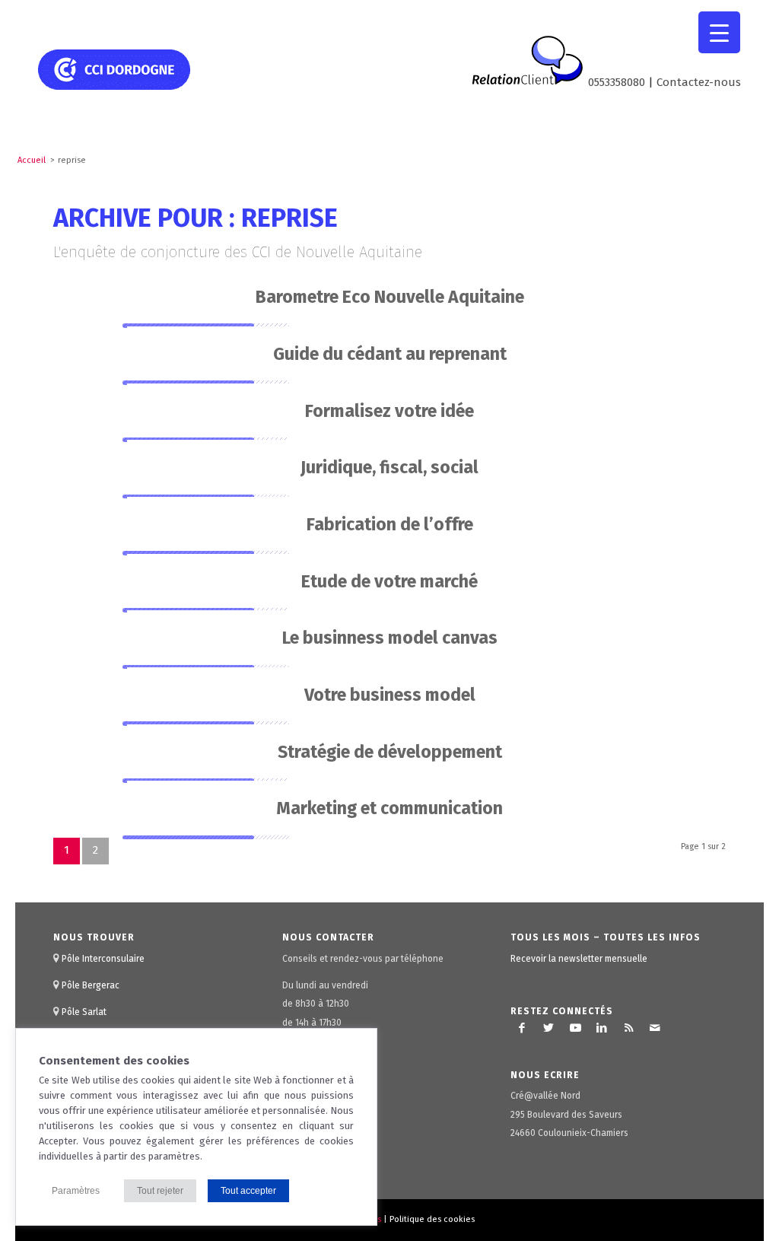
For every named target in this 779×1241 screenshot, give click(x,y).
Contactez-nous (699, 82)
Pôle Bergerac (90, 985)
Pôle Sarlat (84, 1012)
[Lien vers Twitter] (548, 1028)
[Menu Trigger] (719, 32)
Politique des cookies (432, 1219)
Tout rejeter (160, 1190)
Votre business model (389, 694)
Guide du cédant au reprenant (390, 353)
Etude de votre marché (389, 581)
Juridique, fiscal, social (389, 467)
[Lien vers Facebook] (521, 1028)
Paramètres (76, 1190)
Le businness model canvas (390, 637)
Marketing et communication (389, 808)
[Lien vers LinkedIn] (601, 1028)
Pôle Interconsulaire (103, 958)
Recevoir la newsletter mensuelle (578, 958)
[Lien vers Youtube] (575, 1028)
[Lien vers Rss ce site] (628, 1028)
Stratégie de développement (390, 751)
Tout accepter (248, 1190)
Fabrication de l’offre (390, 524)
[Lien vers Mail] (655, 1028)
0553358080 (616, 82)
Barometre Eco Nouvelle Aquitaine (390, 296)
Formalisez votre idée (389, 411)
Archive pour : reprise (195, 218)
